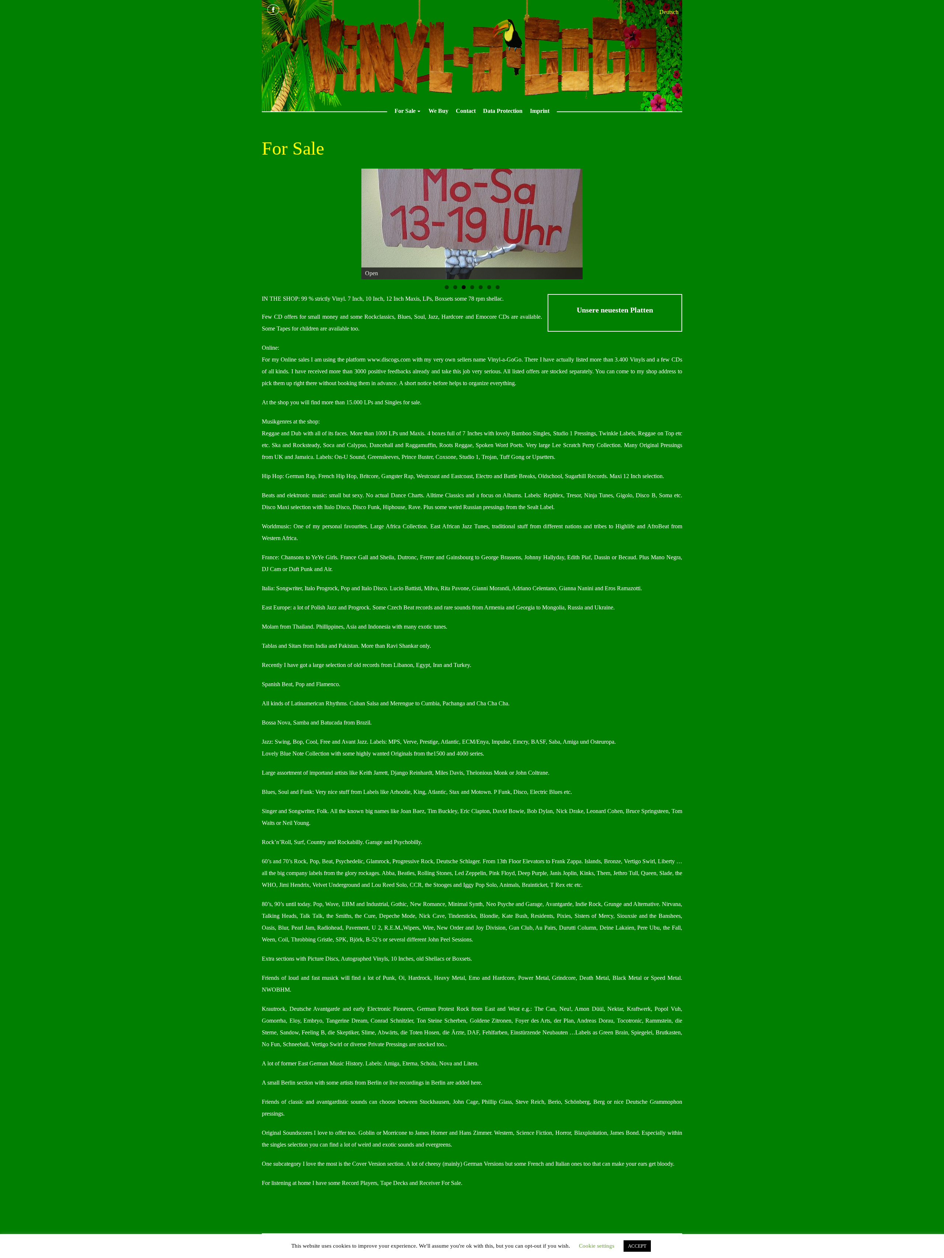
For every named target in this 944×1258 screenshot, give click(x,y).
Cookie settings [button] (596, 1246)
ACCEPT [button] (637, 1246)
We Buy (438, 111)
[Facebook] (273, 9)
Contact (466, 111)
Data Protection (503, 111)
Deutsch (668, 12)
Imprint (539, 111)
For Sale (408, 113)
